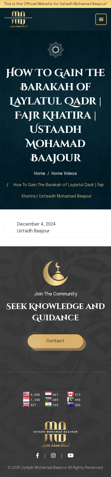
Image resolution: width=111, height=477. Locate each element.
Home (39, 174)
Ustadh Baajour (33, 231)
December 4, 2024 (36, 224)
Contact (55, 341)
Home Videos (64, 174)
